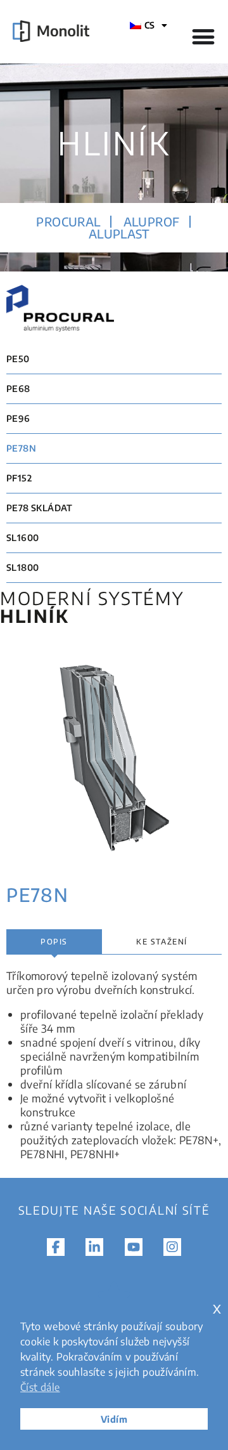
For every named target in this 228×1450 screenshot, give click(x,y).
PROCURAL (68, 221)
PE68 (18, 388)
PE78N (21, 448)
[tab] (54, 942)
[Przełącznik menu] (203, 37)
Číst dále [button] (40, 1387)
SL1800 (22, 567)
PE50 (18, 358)
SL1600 (22, 537)
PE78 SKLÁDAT (39, 507)
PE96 (18, 418)
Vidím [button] (114, 1419)
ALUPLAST (119, 233)
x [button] (217, 1308)
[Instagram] (172, 1247)
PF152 (19, 478)
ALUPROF (152, 221)
